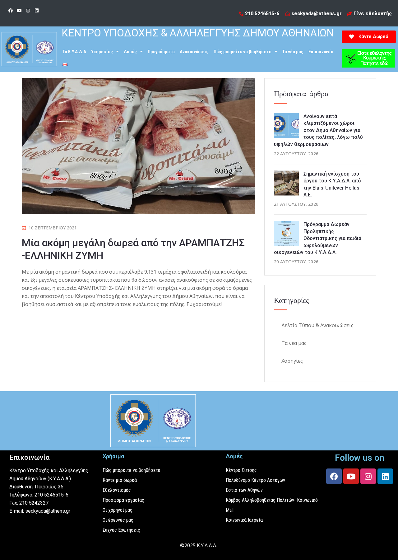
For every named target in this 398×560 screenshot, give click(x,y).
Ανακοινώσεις (194, 51)
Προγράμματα (161, 51)
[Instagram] (28, 10)
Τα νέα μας (292, 51)
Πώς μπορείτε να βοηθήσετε (242, 51)
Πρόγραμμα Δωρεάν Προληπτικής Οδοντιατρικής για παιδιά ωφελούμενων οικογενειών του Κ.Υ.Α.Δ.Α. (317, 238)
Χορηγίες (292, 360)
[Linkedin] (36, 10)
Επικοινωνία (320, 51)
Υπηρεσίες (102, 51)
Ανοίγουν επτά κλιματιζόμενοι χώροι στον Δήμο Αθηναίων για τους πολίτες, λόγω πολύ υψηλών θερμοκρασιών (318, 130)
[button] (369, 37)
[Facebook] (10, 10)
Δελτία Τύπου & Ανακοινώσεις (317, 325)
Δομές (130, 51)
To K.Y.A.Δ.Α (74, 51)
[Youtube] (19, 10)
